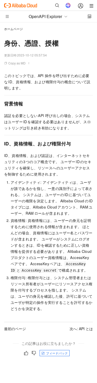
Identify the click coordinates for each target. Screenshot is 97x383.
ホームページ (13, 29)
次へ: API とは (81, 328)
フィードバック (57, 353)
